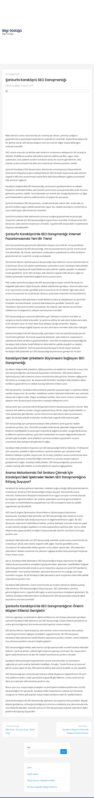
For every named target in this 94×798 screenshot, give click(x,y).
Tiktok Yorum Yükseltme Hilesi (41, 780)
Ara (28, 747)
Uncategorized (12, 74)
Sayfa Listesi (32, 774)
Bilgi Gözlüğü (12, 31)
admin (17, 85)
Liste (29, 767)
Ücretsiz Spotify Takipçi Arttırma (42, 787)
